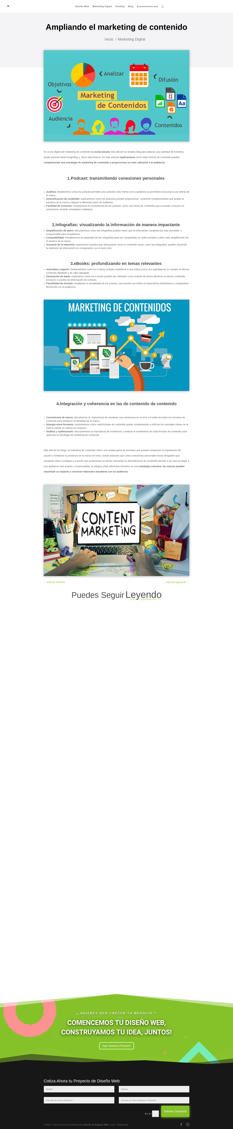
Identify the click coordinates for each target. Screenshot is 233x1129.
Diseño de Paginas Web (96, 1125)
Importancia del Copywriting (64, 705)
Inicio (109, 39)
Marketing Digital (102, 7)
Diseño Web (82, 7)
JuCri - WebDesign (59, 710)
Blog (130, 7)
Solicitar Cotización (175, 1111)
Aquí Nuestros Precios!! (116, 1045)
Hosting (120, 7)
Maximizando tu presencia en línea (69, 955)
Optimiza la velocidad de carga (66, 830)
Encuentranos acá (147, 7)
